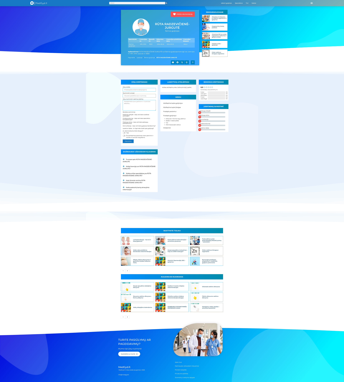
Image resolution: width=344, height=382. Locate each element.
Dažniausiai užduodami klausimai (187, 366)
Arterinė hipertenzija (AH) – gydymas (176, 261)
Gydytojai (140, 57)
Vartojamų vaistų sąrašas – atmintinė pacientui (210, 307)
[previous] (123, 270)
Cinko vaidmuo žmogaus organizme (218, 53)
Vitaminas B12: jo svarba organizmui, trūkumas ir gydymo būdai (219, 35)
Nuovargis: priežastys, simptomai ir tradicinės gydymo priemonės (209, 261)
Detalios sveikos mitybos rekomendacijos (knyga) (176, 297)
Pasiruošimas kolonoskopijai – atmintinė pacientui (177, 240)
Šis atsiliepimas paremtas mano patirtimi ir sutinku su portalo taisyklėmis (139, 136)
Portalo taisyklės (181, 370)
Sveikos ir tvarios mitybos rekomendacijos (176, 286)
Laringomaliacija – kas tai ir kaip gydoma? (142, 240)
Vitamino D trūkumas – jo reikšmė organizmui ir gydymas (219, 18)
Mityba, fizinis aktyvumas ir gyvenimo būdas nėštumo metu (142, 261)
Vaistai (254, 3)
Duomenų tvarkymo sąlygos (185, 377)
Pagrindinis (131, 57)
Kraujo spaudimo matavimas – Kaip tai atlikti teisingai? (177, 250)
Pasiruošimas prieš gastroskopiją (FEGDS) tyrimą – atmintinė (211, 240)
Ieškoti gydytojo (226, 3)
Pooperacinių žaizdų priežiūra (218, 27)
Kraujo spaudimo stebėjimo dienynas (142, 286)
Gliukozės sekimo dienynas (211, 286)
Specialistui (239, 3)
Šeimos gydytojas (149, 57)
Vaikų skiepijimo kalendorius (142, 307)
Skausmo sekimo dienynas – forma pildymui (142, 297)
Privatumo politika (181, 373)
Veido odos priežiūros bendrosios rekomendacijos (142, 250)
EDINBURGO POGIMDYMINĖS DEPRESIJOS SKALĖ (177, 307)
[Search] (166, 3)
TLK (247, 3)
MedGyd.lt (124, 367)
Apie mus (178, 362)
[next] (127, 270)
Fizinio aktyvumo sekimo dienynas (210, 297)
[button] (311, 3)
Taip (127, 133)
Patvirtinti (128, 141)
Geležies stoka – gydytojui (217, 44)
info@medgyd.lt (123, 375)
